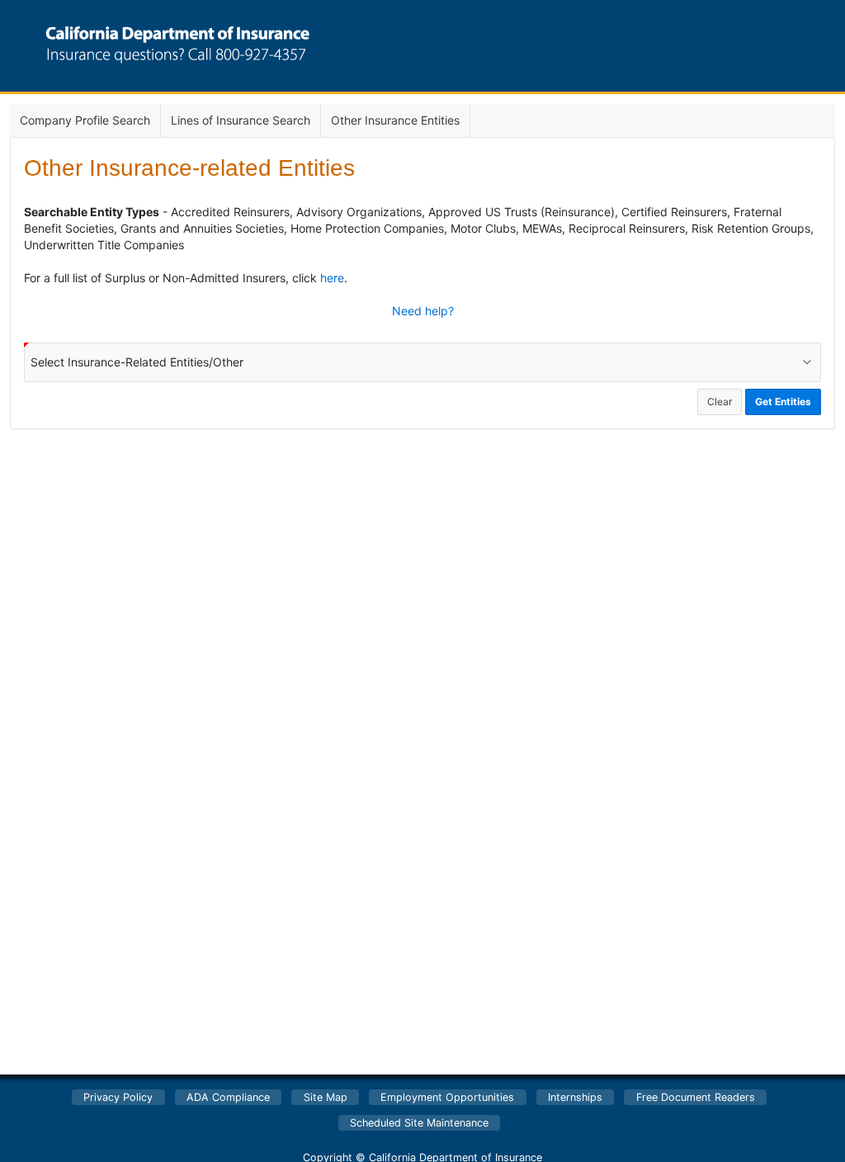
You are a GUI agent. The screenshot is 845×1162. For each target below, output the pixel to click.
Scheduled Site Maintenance (419, 1123)
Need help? (423, 311)
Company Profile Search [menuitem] (85, 120)
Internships (575, 1097)
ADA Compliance (228, 1097)
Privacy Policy (118, 1097)
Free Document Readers (695, 1097)
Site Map (325, 1097)
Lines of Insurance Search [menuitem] (240, 120)
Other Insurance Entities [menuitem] (395, 120)
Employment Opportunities (447, 1097)
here (332, 278)
